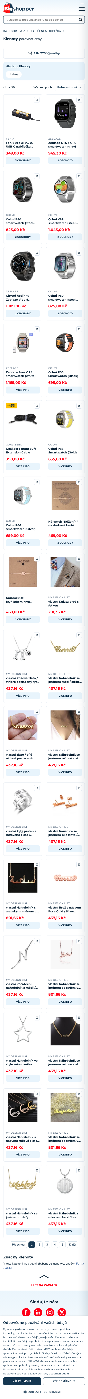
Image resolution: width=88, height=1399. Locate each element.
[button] (44, 1391)
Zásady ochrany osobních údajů (48, 1373)
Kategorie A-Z (14, 31)
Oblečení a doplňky (45, 31)
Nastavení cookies (14, 1373)
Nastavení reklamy (15, 1369)
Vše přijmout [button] (22, 1381)
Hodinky (14, 74)
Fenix (80, 1263)
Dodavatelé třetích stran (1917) (31, 1349)
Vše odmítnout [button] (64, 1381)
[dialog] (44, 1357)
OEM (8, 1268)
